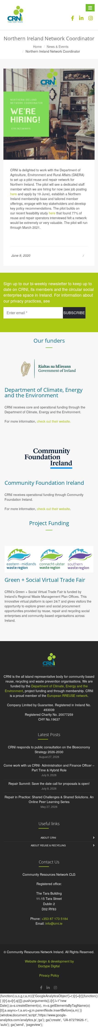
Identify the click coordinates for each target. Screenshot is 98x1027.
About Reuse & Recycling (48, 845)
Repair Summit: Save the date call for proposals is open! (49, 783)
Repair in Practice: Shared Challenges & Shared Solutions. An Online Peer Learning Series (49, 799)
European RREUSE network (67, 695)
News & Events (57, 46)
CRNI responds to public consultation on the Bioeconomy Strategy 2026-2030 (49, 749)
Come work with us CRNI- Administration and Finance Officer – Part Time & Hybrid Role (49, 767)
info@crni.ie (53, 923)
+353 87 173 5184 (54, 918)
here (13, 194)
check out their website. (54, 421)
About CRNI (48, 837)
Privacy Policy (49, 975)
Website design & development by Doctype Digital (49, 963)
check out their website (53, 508)
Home (37, 46)
